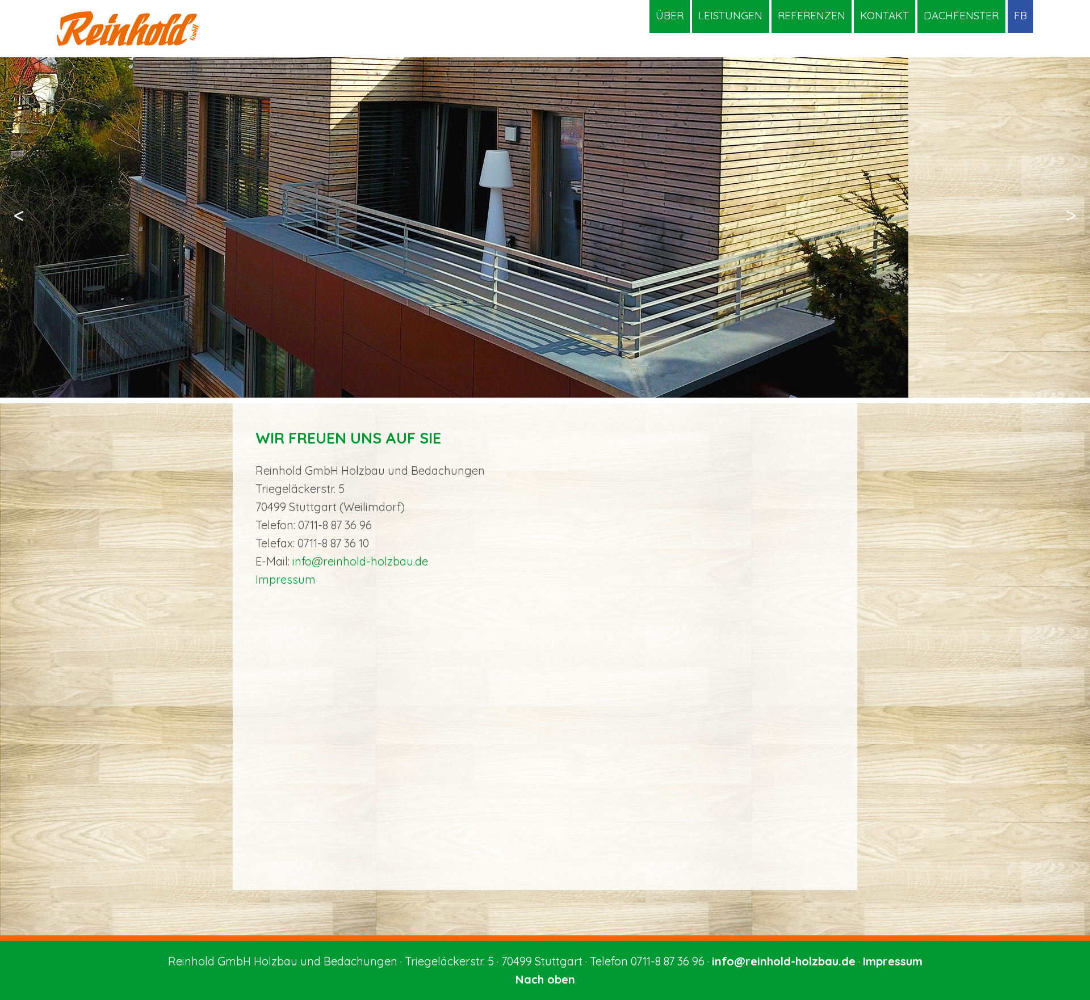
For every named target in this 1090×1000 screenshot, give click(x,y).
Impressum (285, 579)
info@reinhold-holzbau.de (360, 561)
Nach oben (545, 979)
